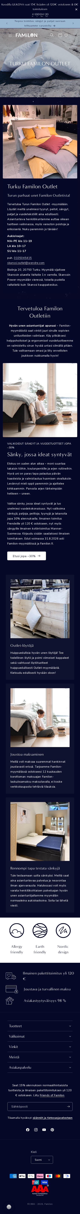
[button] (10, 35)
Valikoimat (17, 1036)
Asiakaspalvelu (20, 1067)
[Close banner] (76, 9)
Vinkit (13, 1047)
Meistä (14, 1057)
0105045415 (23, 258)
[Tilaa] (68, 1106)
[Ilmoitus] (73, 23)
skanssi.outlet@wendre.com (26, 263)
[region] (40, 9)
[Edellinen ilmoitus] (7, 23)
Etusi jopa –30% (24, 556)
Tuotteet (15, 1026)
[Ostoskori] (60, 35)
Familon (48, 1204)
